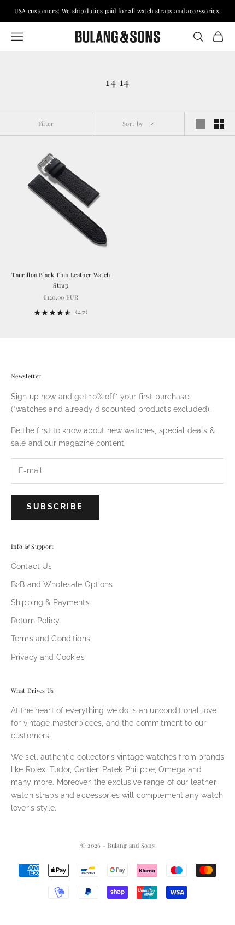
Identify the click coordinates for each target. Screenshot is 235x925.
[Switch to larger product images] (200, 123)
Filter (46, 123)
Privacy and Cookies (48, 657)
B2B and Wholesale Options (62, 584)
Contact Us (31, 566)
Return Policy (35, 620)
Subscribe (55, 506)
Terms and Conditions (50, 638)
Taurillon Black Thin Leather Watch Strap (60, 280)
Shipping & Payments (50, 602)
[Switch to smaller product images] (219, 123)
